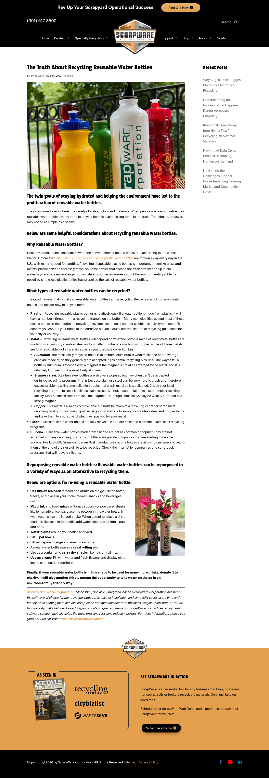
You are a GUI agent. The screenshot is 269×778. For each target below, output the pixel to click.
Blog (186, 38)
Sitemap (130, 762)
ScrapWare (37, 75)
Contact (222, 38)
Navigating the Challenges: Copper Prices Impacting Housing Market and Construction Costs (222, 181)
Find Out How (178, 7)
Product (60, 38)
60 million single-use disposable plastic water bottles (94, 258)
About (203, 38)
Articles (68, 75)
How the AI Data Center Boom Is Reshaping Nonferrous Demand (220, 155)
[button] (235, 22)
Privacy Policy (148, 762)
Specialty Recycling (89, 38)
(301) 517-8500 (41, 20)
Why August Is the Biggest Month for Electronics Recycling (222, 85)
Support (167, 38)
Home (44, 38)
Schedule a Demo (159, 728)
